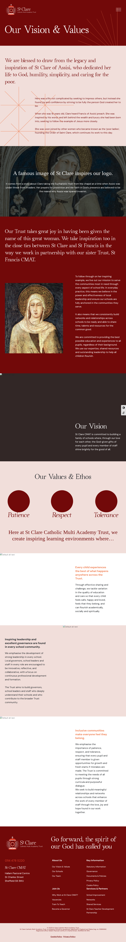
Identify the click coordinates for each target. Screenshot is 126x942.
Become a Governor (61, 909)
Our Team (56, 876)
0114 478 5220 (14, 860)
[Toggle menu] (118, 9)
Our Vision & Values (61, 867)
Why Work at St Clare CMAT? (65, 895)
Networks (91, 899)
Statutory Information (96, 867)
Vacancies (56, 899)
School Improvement (96, 895)
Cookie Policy (93, 885)
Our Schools (57, 871)
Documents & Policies (96, 876)
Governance (92, 871)
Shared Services (94, 904)
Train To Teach (58, 904)
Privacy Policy (93, 880)
